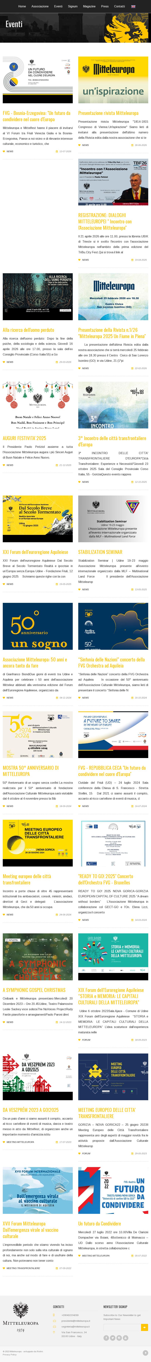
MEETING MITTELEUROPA (20, 1142)
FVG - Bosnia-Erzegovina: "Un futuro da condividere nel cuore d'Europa (36, 116)
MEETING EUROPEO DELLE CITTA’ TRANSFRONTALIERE (107, 1113)
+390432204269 (70, 1315)
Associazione (40, 6)
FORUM (86, 1040)
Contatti (119, 6)
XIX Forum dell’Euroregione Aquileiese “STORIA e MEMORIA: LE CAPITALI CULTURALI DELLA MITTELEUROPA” (111, 996)
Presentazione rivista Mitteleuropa (108, 112)
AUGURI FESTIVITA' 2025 (24, 438)
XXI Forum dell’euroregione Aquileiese (35, 551)
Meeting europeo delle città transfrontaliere (27, 879)
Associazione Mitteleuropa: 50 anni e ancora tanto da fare (35, 662)
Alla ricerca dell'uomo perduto (28, 329)
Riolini (40, 1351)
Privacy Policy (10, 1355)
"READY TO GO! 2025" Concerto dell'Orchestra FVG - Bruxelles (105, 879)
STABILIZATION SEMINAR (100, 551)
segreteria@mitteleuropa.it (75, 1326)
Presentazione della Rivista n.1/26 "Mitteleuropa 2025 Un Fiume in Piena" (112, 333)
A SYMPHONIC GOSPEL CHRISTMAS (34, 989)
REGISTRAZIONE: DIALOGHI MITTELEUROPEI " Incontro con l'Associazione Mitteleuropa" (105, 221)
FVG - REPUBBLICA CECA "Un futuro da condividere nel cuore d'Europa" (112, 770)
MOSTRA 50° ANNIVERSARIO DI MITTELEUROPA (31, 770)
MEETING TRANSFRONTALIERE (23, 1268)
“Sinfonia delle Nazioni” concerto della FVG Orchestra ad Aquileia (111, 662)
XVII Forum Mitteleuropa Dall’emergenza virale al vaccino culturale (30, 1230)
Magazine (89, 6)
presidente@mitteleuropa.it (76, 1321)
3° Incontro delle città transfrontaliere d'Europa (112, 441)
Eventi (58, 6)
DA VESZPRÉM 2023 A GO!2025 (31, 1109)
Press (105, 6)
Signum (73, 6)
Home (22, 6)
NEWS (9, 151)
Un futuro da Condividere (99, 1223)
